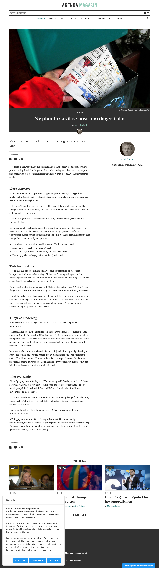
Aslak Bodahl (81, 125)
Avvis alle (54, 560)
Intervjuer (86, 19)
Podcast (119, 19)
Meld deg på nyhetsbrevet (76, 553)
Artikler (40, 19)
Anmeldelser (103, 19)
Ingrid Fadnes (65, 506)
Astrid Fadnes (79, 506)
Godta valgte (37, 560)
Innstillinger (20, 560)
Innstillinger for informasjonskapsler (139, 566)
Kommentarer (56, 19)
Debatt (72, 19)
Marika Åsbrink (113, 506)
